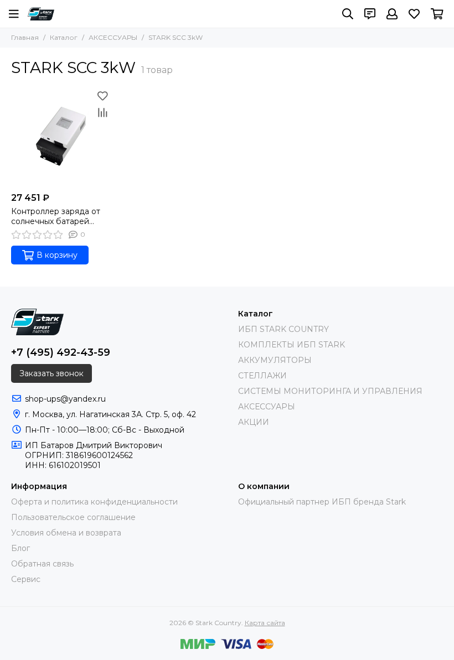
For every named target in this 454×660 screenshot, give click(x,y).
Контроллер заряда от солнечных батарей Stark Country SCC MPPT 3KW (60, 216)
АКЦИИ (253, 422)
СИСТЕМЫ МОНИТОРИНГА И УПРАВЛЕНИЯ (330, 391)
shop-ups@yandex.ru (65, 399)
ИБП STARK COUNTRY (283, 329)
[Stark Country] (41, 13)
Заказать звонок (51, 373)
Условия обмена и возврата (66, 533)
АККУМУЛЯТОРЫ (275, 360)
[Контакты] (370, 14)
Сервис (25, 579)
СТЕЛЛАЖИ (262, 376)
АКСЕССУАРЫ (113, 37)
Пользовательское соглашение (73, 517)
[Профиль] (392, 14)
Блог (20, 548)
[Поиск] (348, 14)
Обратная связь (42, 564)
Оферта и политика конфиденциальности (94, 502)
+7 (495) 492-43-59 (60, 352)
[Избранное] (102, 95)
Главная (25, 37)
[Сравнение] (102, 112)
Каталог (64, 37)
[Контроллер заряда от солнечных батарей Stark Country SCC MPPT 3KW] (61, 137)
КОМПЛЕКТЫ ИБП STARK (291, 345)
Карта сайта (265, 623)
